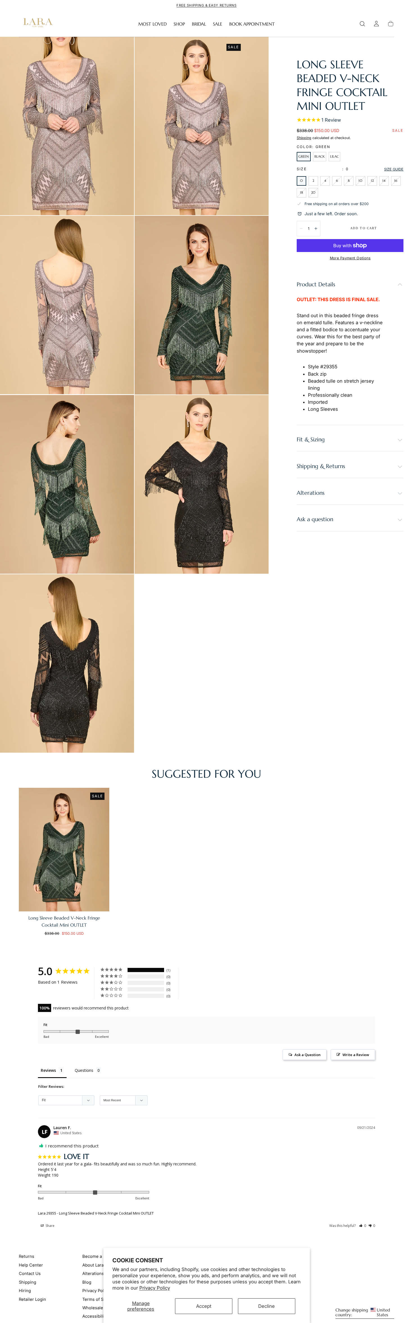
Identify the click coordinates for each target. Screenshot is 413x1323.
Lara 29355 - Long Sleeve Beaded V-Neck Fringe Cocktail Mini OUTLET (96, 1213)
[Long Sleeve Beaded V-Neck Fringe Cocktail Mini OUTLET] (64, 849)
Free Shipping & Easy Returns (206, 5)
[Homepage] (37, 24)
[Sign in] (376, 23)
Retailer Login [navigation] (32, 1299)
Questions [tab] (84, 1070)
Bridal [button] (199, 24)
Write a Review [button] (355, 1054)
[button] (362, 23)
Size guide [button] (393, 169)
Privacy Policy (154, 1288)
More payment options (350, 258)
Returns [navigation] (26, 1256)
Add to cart (363, 228)
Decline (266, 1306)
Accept (203, 1306)
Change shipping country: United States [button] (362, 1312)
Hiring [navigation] (25, 1290)
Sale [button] (217, 24)
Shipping (304, 138)
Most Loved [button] (152, 24)
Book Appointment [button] (252, 24)
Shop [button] (179, 24)
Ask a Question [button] (307, 1054)
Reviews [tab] (48, 1070)
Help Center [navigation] (31, 1265)
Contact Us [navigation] (30, 1273)
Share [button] (50, 1225)
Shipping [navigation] (27, 1282)
